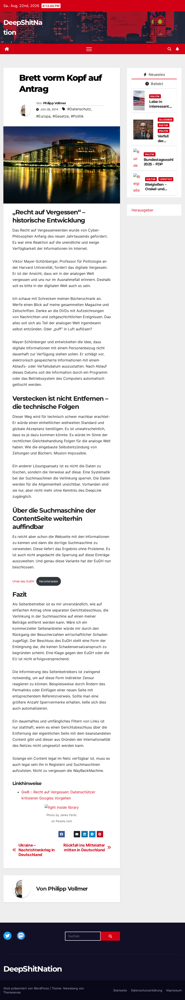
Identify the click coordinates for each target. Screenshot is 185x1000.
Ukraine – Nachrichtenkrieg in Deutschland (36, 850)
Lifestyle (166, 179)
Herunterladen (48, 581)
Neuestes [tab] (156, 74)
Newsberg (70, 988)
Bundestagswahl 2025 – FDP (158, 162)
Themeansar (12, 992)
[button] (169, 49)
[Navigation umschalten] (89, 49)
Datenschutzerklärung (146, 990)
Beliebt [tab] (156, 83)
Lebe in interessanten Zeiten (161, 106)
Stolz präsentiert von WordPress (26, 988)
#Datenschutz (79, 109)
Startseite (120, 990)
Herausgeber (142, 210)
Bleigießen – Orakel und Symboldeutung (159, 189)
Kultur (163, 125)
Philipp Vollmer (54, 103)
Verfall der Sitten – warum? (165, 143)
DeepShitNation (32, 969)
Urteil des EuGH (23, 581)
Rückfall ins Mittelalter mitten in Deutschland (84, 847)
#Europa (43, 116)
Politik (155, 96)
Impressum (174, 990)
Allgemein (165, 119)
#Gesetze (61, 116)
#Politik (77, 116)
